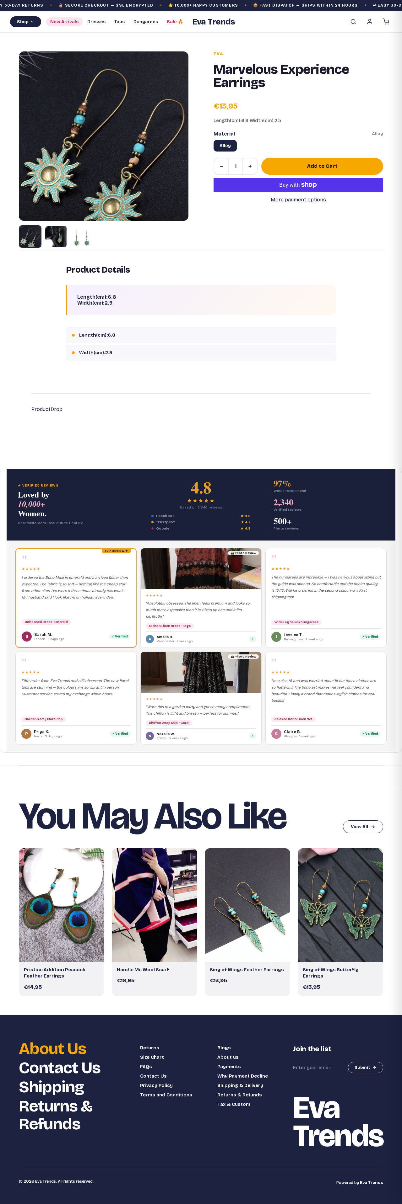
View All (359, 826)
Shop (23, 21)
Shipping (51, 1087)
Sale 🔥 (175, 21)
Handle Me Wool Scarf (143, 969)
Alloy (225, 145)
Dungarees (145, 21)
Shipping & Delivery (240, 1085)
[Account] (370, 22)
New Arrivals (64, 21)
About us (228, 1057)
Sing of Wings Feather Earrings (247, 969)
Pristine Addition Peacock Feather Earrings (54, 973)
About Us (52, 1049)
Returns (149, 1048)
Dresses (96, 21)
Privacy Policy (156, 1085)
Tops (119, 21)
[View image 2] (56, 236)
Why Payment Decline (242, 1076)
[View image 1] (30, 236)
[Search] (353, 22)
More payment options (298, 200)
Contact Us (59, 1068)
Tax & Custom (233, 1104)
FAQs (146, 1066)
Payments (229, 1066)
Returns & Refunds (55, 1115)
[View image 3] (81, 236)
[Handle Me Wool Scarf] (154, 905)
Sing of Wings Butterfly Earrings (330, 973)
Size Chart (152, 1057)
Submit (362, 1067)
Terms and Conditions (166, 1095)
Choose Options (157, 954)
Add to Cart (322, 166)
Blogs (224, 1048)
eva (218, 53)
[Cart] (386, 22)
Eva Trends (371, 1182)
